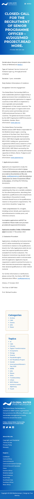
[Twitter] (7, 427)
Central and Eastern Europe (12, 464)
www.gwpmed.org (17, 158)
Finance (12, 355)
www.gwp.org (15, 123)
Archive (12, 318)
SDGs (11, 375)
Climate (12, 346)
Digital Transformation (17, 348)
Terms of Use (7, 442)
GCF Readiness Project (17, 360)
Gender (12, 362)
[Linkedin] (4, 427)
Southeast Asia (8, 480)
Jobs (20, 49)
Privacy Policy (7, 445)
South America (8, 475)
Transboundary (15, 378)
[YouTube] (10, 427)
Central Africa (7, 459)
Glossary (6, 447)
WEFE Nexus (14, 382)
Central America (8, 461)
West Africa (7, 485)
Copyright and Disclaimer (11, 440)
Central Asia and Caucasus (11, 466)
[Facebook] (13, 427)
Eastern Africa (7, 471)
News (12, 327)
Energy (12, 353)
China (5, 468)
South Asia (6, 478)
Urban (12, 380)
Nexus (12, 373)
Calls (11, 320)
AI (10, 342)
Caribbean (6, 457)
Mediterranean (8, 473)
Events (12, 323)
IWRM (12, 369)
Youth (12, 389)
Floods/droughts (15, 357)
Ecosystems (14, 351)
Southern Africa (8, 482)
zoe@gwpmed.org (13, 176)
